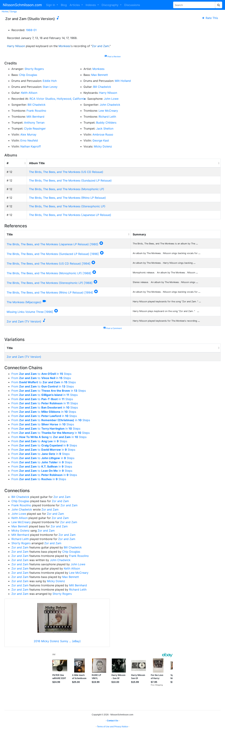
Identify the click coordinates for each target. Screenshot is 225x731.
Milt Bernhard (35, 116)
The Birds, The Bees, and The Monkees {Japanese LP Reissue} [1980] (52, 244)
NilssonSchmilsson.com (22, 5)
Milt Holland (123, 81)
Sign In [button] (51, 5)
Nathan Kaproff (30, 146)
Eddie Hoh (50, 81)
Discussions (132, 5)
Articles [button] (75, 5)
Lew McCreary (108, 110)
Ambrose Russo (102, 134)
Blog (64, 5)
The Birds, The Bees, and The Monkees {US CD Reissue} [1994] (48, 263)
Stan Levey (50, 86)
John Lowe (111, 98)
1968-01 (31, 30)
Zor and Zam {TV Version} (24, 321)
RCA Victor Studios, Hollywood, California (58, 98)
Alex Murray (28, 134)
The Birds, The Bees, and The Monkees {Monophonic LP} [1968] (49, 273)
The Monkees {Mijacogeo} (24, 302)
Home (5, 11)
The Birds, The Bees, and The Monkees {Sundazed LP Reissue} (70, 180)
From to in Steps (41, 374)
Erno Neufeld (29, 140)
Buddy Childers (106, 122)
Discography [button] (110, 5)
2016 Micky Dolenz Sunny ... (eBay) (57, 641)
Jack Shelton (104, 128)
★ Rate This (210, 18)
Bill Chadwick (102, 86)
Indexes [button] (91, 5)
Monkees (64, 46)
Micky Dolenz (103, 146)
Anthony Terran (34, 122)
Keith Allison (29, 92)
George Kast (100, 140)
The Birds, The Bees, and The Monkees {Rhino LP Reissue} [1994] (50, 292)
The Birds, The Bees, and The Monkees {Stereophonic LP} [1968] (49, 283)
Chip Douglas (28, 75)
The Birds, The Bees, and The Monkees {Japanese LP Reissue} (70, 215)
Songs (13, 11)
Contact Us (112, 720)
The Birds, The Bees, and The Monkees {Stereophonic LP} (67, 206)
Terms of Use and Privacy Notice (112, 726)
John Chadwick (110, 104)
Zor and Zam (100, 46)
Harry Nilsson (16, 46)
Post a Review (113, 56)
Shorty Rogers (34, 69)
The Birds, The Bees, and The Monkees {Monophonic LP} (66, 189)
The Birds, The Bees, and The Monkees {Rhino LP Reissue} (67, 197)
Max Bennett (99, 75)
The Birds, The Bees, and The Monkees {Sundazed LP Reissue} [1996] (53, 254)
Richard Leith (107, 116)
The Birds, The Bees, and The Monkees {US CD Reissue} (66, 172)
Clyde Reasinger (35, 128)
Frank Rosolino (36, 110)
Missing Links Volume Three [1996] (30, 312)
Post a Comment (112, 328)
